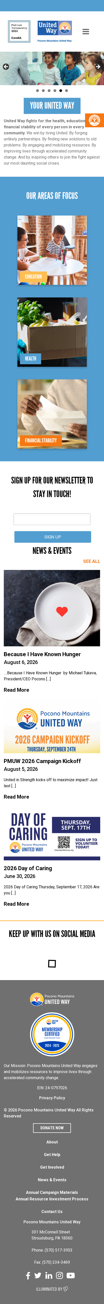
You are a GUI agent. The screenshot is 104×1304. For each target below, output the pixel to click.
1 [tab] (37, 90)
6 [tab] (66, 90)
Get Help (52, 1154)
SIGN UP (52, 537)
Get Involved (52, 1167)
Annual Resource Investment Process (52, 1199)
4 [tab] (55, 90)
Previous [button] (6, 67)
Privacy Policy (52, 1098)
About (52, 1142)
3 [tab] (49, 90)
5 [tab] (60, 90)
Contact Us (52, 1211)
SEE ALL (91, 561)
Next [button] (97, 67)
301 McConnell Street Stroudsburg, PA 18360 (52, 1235)
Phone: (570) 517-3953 (52, 1250)
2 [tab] (43, 90)
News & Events (52, 1179)
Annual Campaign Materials (52, 1192)
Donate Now (52, 1128)
